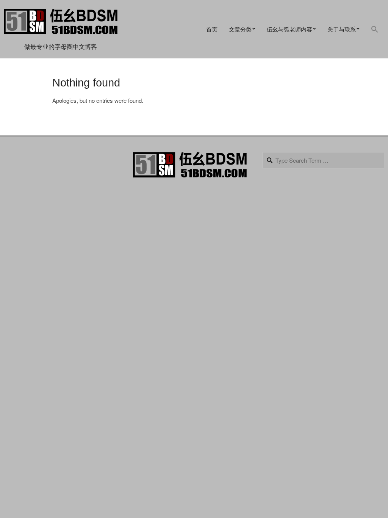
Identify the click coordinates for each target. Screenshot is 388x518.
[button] (374, 29)
